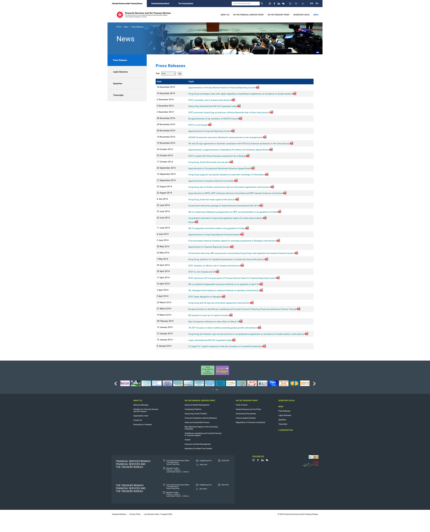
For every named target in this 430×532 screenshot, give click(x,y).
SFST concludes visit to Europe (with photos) (209, 100)
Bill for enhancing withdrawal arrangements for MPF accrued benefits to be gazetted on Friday (232, 212)
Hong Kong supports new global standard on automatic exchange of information (226, 174)
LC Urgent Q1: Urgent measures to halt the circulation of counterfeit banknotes (225, 346)
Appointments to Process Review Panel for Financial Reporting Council (221, 87)
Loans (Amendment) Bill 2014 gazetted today (209, 340)
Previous (116, 383)
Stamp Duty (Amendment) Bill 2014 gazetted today (212, 106)
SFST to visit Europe (197, 125)
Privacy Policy (135, 514)
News (126, 27)
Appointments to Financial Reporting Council (209, 131)
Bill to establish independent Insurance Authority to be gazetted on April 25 (223, 284)
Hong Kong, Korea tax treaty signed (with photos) (211, 199)
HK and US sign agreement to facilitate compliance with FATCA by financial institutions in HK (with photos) (238, 143)
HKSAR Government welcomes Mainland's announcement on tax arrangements (225, 137)
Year (158, 73)
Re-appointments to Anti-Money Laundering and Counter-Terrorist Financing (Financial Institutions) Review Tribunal (242, 309)
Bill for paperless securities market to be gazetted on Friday (216, 228)
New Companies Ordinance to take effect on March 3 (213, 321)
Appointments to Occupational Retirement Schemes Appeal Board (219, 168)
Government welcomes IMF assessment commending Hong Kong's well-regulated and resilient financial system (241, 253)
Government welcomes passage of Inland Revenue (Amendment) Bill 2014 (223, 205)
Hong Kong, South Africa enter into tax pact (208, 162)
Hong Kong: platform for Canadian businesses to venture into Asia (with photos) (226, 259)
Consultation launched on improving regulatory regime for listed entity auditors (225, 218)
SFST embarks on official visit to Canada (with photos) (214, 265)
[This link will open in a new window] (270, 3)
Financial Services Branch (160, 3)
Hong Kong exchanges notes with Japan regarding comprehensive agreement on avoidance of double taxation (240, 93)
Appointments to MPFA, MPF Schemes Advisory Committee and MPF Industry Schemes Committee (235, 193)
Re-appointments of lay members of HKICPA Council (213, 118)
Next (313, 383)
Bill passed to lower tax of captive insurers (208, 315)
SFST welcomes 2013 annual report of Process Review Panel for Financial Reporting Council (232, 278)
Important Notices (119, 514)
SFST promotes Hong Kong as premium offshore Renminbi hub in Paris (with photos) (228, 112)
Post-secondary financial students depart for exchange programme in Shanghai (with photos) (232, 240)
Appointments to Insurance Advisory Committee (211, 181)
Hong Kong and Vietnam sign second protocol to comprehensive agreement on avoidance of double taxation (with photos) (246, 334)
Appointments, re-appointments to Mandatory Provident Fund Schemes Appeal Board (228, 149)
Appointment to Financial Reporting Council (208, 247)
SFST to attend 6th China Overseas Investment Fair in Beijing (216, 156)
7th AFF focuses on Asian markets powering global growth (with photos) (222, 327)
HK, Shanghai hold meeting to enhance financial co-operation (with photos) (223, 290)
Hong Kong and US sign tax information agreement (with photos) (218, 303)
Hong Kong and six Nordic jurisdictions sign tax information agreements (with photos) (229, 187)
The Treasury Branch (185, 3)
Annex (191, 222)
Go (179, 73)
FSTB (118, 27)
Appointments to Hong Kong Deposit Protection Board (214, 234)
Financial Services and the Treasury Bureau (127, 3)
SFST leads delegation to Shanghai (204, 296)
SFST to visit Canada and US (201, 272)
